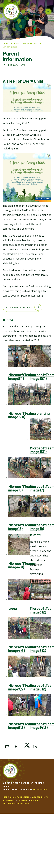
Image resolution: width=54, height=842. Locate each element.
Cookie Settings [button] (19, 803)
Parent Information (25, 43)
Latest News (10, 47)
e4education (40, 789)
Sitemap (23, 800)
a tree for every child (19, 307)
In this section (14, 65)
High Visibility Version (16, 797)
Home (5, 43)
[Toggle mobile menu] (48, 11)
